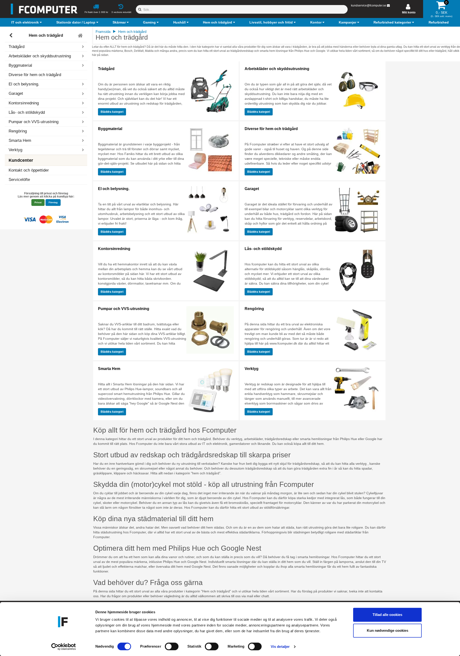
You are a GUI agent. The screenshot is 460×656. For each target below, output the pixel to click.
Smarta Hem (109, 369)
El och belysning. (113, 189)
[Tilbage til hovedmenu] (80, 35)
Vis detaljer (280, 646)
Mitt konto (408, 12)
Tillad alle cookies (387, 615)
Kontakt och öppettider (29, 170)
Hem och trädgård (46, 35)
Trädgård (106, 69)
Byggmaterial (110, 129)
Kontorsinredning (114, 249)
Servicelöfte (19, 179)
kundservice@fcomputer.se (368, 5)
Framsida (103, 32)
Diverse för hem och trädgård (35, 74)
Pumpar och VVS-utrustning (123, 309)
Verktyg (252, 369)
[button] (27, 22)
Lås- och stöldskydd (263, 249)
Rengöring (254, 309)
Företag (53, 202)
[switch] (171, 646)
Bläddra (112, 111)
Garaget (252, 189)
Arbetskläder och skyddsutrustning (277, 69)
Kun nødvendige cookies (387, 630)
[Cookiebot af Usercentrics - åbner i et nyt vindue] (64, 646)
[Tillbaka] (11, 35)
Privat (37, 202)
